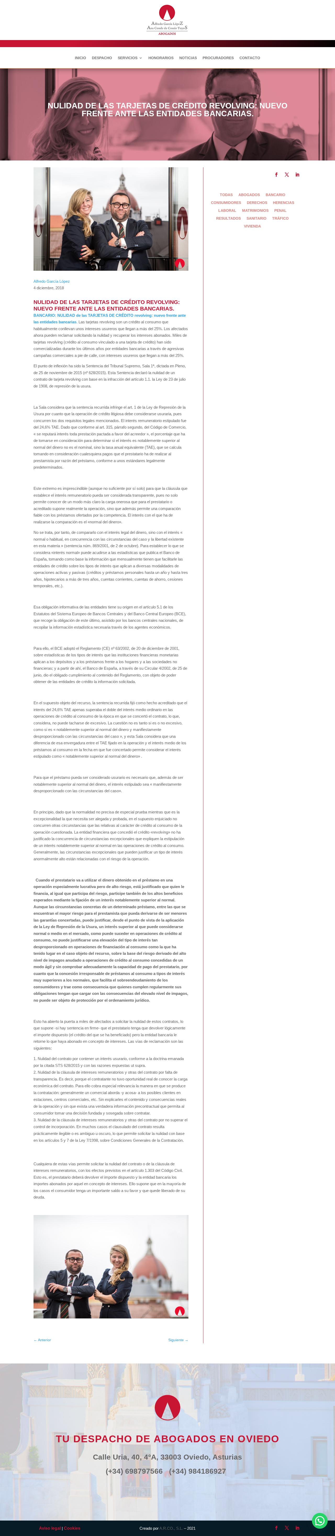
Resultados (228, 218)
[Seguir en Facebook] (276, 174)
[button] (320, 1521)
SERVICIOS (127, 58)
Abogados (249, 195)
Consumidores (226, 203)
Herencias (283, 203)
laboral (227, 211)
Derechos (257, 203)
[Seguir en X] (287, 174)
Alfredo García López (52, 281)
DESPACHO (102, 58)
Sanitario (256, 218)
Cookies (72, 1528)
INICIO (80, 58)
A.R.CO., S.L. (171, 1528)
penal (280, 211)
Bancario (275, 195)
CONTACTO (249, 58)
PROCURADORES (218, 58)
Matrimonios (255, 211)
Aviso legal (50, 1528)
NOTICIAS (188, 58)
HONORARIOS (161, 58)
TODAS (226, 195)
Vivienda (252, 226)
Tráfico (280, 218)
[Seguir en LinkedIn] (297, 174)
